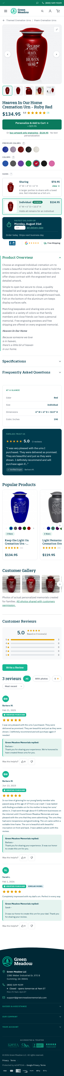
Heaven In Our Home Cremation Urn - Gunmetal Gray (13, 163)
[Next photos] (60, 584)
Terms (13, 1060)
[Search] (42, 11)
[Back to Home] (3, 20)
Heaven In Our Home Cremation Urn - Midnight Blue (5, 163)
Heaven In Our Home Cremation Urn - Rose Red (21, 149)
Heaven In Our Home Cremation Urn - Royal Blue (5, 149)
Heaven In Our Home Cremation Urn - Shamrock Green (29, 163)
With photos (41, 678)
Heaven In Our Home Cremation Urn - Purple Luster (21, 163)
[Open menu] (5, 11)
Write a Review (15, 667)
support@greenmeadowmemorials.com (27, 997)
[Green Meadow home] (20, 11)
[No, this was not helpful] (31, 761)
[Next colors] (33, 528)
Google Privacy (33, 1065)
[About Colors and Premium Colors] (23, 143)
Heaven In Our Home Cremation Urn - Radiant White (36, 149)
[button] (11, 528)
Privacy (5, 1060)
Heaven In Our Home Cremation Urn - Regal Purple (13, 149)
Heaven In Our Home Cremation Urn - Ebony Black (29, 149)
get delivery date (35, 227)
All (27, 678)
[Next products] (60, 525)
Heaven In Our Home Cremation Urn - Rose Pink (52, 163)
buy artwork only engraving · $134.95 (29, 132)
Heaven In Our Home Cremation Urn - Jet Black (44, 163)
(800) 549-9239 (15, 984)
